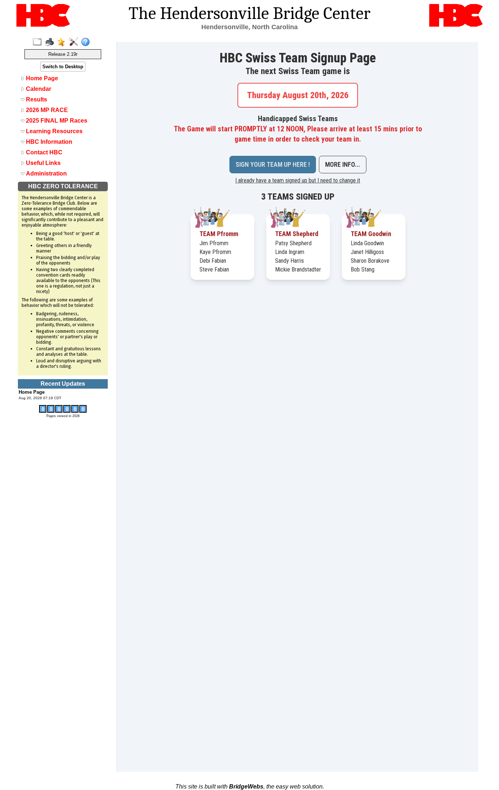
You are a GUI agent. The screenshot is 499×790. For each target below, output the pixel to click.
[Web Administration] (75, 42)
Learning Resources (53, 131)
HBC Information (48, 142)
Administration (45, 173)
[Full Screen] (39, 42)
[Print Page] (51, 42)
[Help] (87, 42)
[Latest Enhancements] (63, 42)
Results (35, 99)
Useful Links (42, 163)
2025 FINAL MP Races (55, 120)
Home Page (41, 78)
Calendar (37, 89)
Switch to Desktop (62, 66)
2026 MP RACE (46, 110)
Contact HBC (43, 152)
